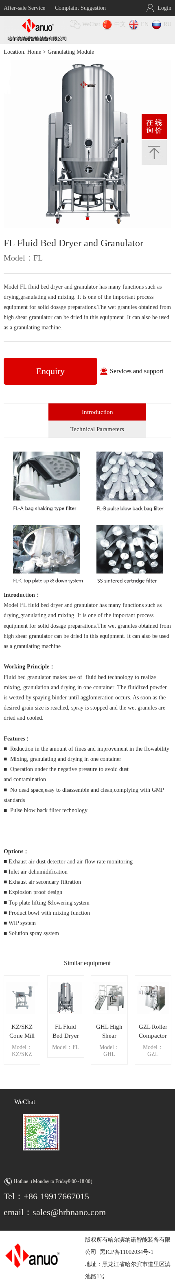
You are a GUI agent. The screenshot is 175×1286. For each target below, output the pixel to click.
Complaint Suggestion (80, 8)
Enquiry (50, 371)
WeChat (91, 24)
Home (34, 52)
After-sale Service (24, 8)
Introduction (97, 412)
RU (167, 24)
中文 (120, 24)
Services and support (136, 371)
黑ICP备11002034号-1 (126, 1252)
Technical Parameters (97, 429)
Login (164, 8)
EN (145, 24)
